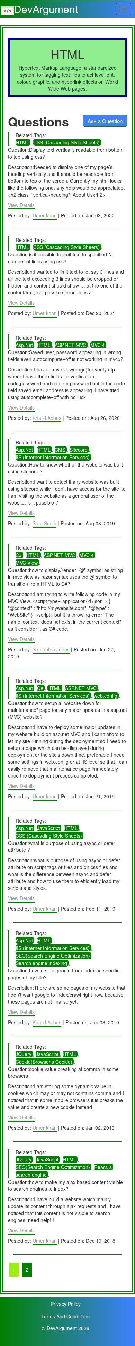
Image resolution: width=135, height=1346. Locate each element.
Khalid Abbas (47, 417)
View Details (21, 204)
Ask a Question (105, 120)
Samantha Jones (51, 649)
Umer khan (45, 215)
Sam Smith (44, 523)
